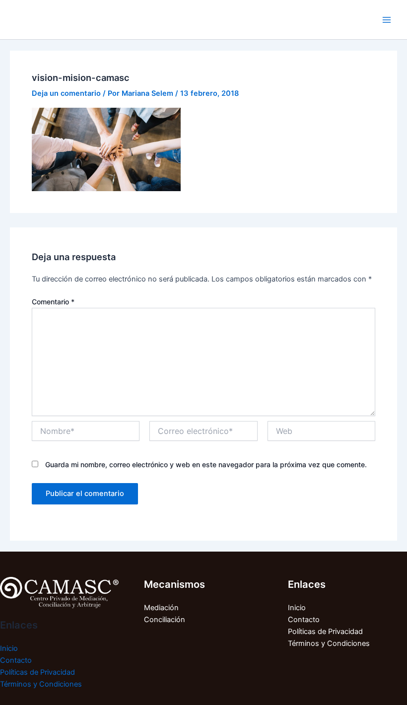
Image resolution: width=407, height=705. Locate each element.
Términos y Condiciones (41, 684)
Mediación (161, 607)
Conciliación (164, 619)
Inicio (9, 648)
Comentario (53, 301)
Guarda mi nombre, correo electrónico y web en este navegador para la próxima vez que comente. (206, 464)
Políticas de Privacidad (37, 672)
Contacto (16, 660)
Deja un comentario (66, 93)
